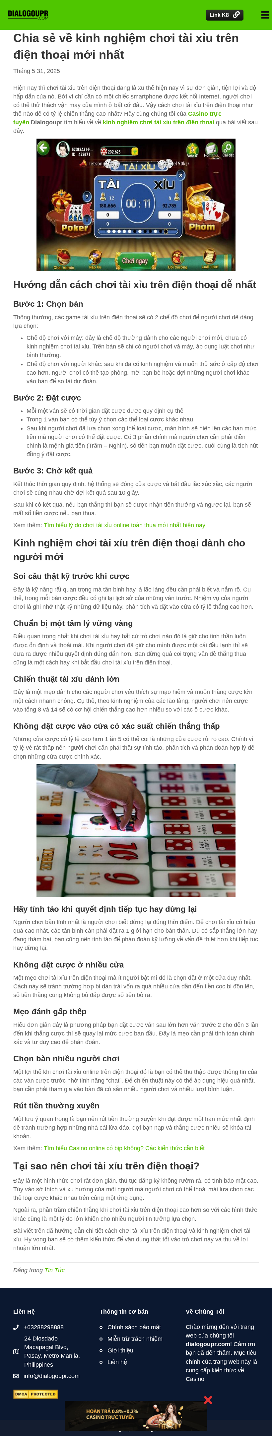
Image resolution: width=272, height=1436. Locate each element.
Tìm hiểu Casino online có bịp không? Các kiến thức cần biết (124, 1148)
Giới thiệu (120, 1350)
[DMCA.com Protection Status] (35, 1394)
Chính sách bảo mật (134, 1327)
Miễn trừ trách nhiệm (135, 1339)
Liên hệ (117, 1362)
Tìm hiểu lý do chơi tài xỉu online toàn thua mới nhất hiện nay (124, 525)
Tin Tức (54, 1270)
